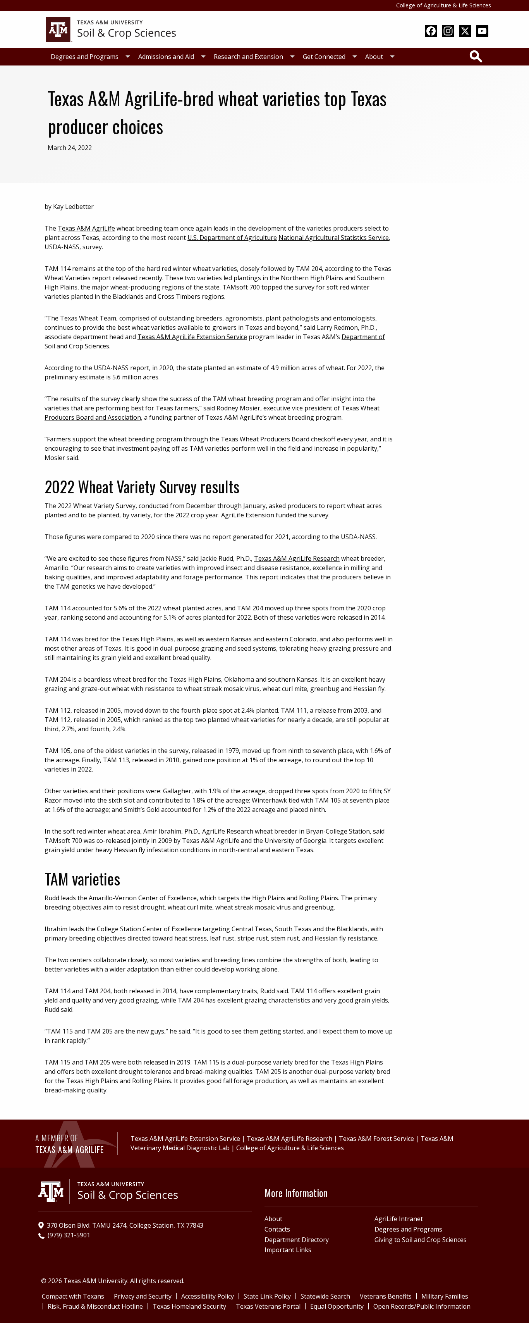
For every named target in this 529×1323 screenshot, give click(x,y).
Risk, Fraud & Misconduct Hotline (95, 1306)
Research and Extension (248, 56)
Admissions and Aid (166, 56)
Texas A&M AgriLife (86, 228)
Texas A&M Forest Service (376, 1138)
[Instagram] (448, 31)
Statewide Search (325, 1296)
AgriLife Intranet (398, 1219)
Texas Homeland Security (189, 1306)
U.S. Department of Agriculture (232, 237)
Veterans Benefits (386, 1296)
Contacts (277, 1229)
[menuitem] (88, 56)
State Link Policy (267, 1296)
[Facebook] (431, 31)
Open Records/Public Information (422, 1306)
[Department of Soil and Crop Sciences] (111, 28)
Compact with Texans (73, 1296)
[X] (465, 31)
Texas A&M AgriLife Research (297, 558)
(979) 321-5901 (69, 1235)
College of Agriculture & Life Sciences (443, 5)
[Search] (475, 56)
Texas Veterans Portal (268, 1306)
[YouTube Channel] (482, 31)
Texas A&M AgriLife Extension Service (192, 336)
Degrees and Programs (85, 56)
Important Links (287, 1250)
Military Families (444, 1296)
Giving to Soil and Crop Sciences (420, 1240)
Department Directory (296, 1240)
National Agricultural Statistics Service (333, 237)
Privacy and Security (143, 1296)
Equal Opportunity (337, 1306)
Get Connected (324, 56)
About (374, 56)
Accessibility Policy (207, 1296)
